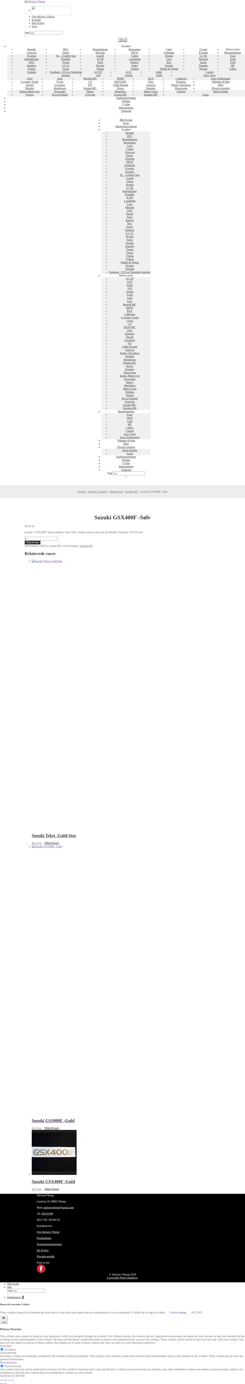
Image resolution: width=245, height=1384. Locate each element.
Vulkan (135, 68)
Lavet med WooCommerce (122, 1277)
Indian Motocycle (29, 91)
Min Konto (38, 23)
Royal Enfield (60, 94)
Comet (203, 49)
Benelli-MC (90, 78)
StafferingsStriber (126, 98)
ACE (128, 72)
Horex (120, 88)
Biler (220, 85)
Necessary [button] (6, 1345)
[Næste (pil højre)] (5, 1383)
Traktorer (126, 110)
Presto (65, 62)
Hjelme (126, 101)
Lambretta (134, 59)
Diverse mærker (221, 88)
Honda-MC (90, 88)
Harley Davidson (181, 85)
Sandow (31, 65)
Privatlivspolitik (46, 1256)
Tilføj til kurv (32, 542)
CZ (90, 81)
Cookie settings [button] (178, 1312)
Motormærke (126, 107)
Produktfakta (44, 1238)
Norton (29, 94)
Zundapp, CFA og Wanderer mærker (66, 74)
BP (233, 65)
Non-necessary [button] (8, 1362)
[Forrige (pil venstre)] (1, 1383)
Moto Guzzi (151, 91)
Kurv (35, 26)
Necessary (10, 1349)
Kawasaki (59, 91)
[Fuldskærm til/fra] (5, 1380)
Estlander (169, 52)
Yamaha (31, 72)
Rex (169, 62)
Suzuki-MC (120, 94)
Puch (100, 62)
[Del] (8, 1380)
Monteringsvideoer (126, 126)
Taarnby (203, 65)
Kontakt (36, 19)
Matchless (120, 91)
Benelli (31, 49)
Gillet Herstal (120, 85)
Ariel (29, 78)
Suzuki (169, 65)
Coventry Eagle (29, 81)
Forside (81, 491)
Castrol (210, 72)
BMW (120, 78)
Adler (159, 72)
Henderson (60, 88)
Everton (203, 52)
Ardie (159, 75)
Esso (232, 55)
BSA (151, 78)
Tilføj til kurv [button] (51, 843)
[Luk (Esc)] (12, 1380)
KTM (100, 59)
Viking (100, 68)
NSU (31, 62)
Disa (150, 81)
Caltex (232, 68)
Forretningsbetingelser (49, 1244)
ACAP (98, 72)
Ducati (29, 85)
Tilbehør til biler (221, 81)
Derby (65, 52)
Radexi (135, 62)
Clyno (59, 81)
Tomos (31, 68)
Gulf (232, 62)
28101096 (47, 1213)
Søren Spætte (220, 91)
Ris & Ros (43, 1250)
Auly (60, 78)
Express (31, 55)
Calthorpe (181, 78)
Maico (90, 91)
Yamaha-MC (150, 94)
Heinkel (29, 88)
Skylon (100, 65)
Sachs (203, 62)
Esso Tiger (210, 75)
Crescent (31, 52)
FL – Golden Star (66, 55)
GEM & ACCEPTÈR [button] (12, 1375)
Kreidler (65, 59)
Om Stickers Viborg (43, 16)
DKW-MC (120, 81)
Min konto (13, 1283)
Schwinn (90, 94)
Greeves (151, 85)
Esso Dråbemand (220, 78)
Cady (169, 49)
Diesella (100, 52)
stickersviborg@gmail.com (58, 1207)
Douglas (181, 81)
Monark (203, 59)
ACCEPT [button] (196, 1312)
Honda (169, 55)
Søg (27, 32)
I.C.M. (203, 55)
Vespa (65, 68)
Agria (205, 94)
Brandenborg (100, 49)
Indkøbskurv (15, 1297)
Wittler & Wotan (169, 68)
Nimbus (181, 91)
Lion (169, 59)
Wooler (203, 68)
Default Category (98, 491)
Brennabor (135, 49)
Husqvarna (181, 88)
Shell (233, 59)
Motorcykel (116, 491)
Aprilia (129, 75)
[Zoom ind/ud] (1, 1380)
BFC (66, 49)
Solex (134, 65)
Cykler (126, 104)
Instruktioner (31, 59)
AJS (98, 75)
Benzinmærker (232, 52)
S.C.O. (66, 65)
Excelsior (60, 85)
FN (90, 85)
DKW (134, 52)
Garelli (100, 55)
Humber (151, 88)
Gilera (134, 55)
